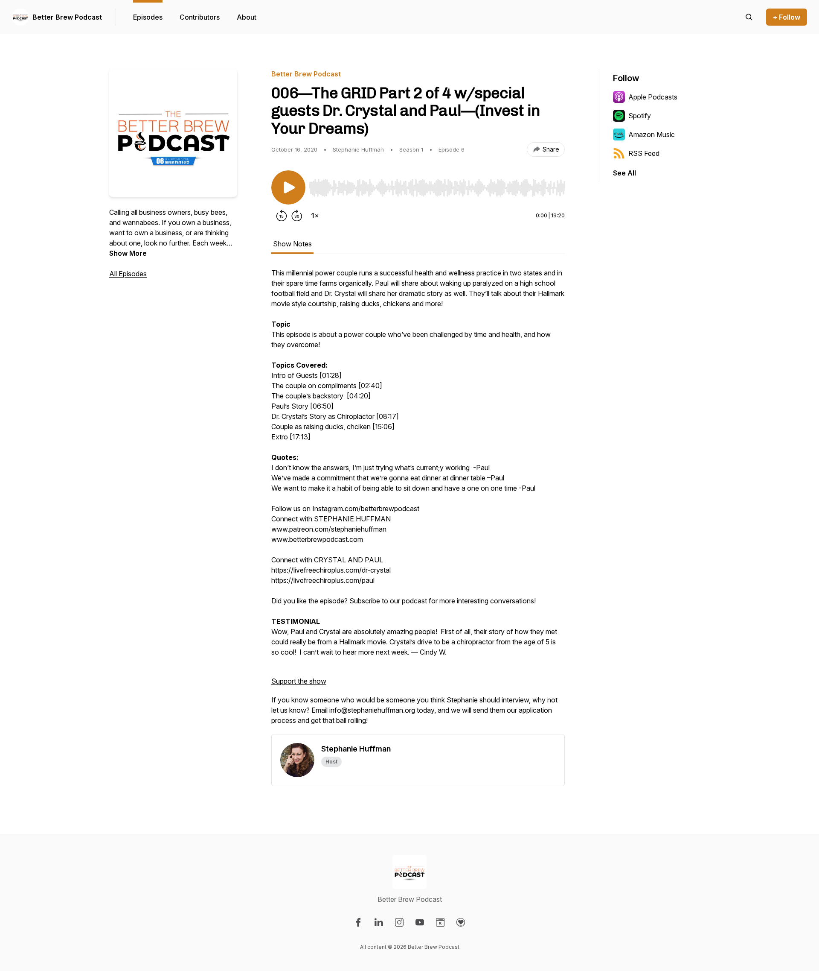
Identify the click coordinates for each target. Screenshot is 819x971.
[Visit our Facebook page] (358, 922)
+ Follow (786, 17)
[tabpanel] (418, 501)
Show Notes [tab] (292, 244)
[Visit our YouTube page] (419, 922)
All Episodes (128, 273)
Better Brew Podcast (67, 17)
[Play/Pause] (288, 187)
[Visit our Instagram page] (399, 922)
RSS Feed (643, 153)
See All (624, 173)
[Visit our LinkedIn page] (379, 922)
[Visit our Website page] (440, 922)
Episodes (148, 17)
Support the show (298, 681)
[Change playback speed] (314, 216)
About (246, 17)
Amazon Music (651, 134)
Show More (128, 253)
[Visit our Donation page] (460, 922)
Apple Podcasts (652, 97)
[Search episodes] (749, 17)
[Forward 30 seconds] (297, 216)
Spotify (639, 115)
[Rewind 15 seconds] (282, 216)
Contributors (200, 17)
